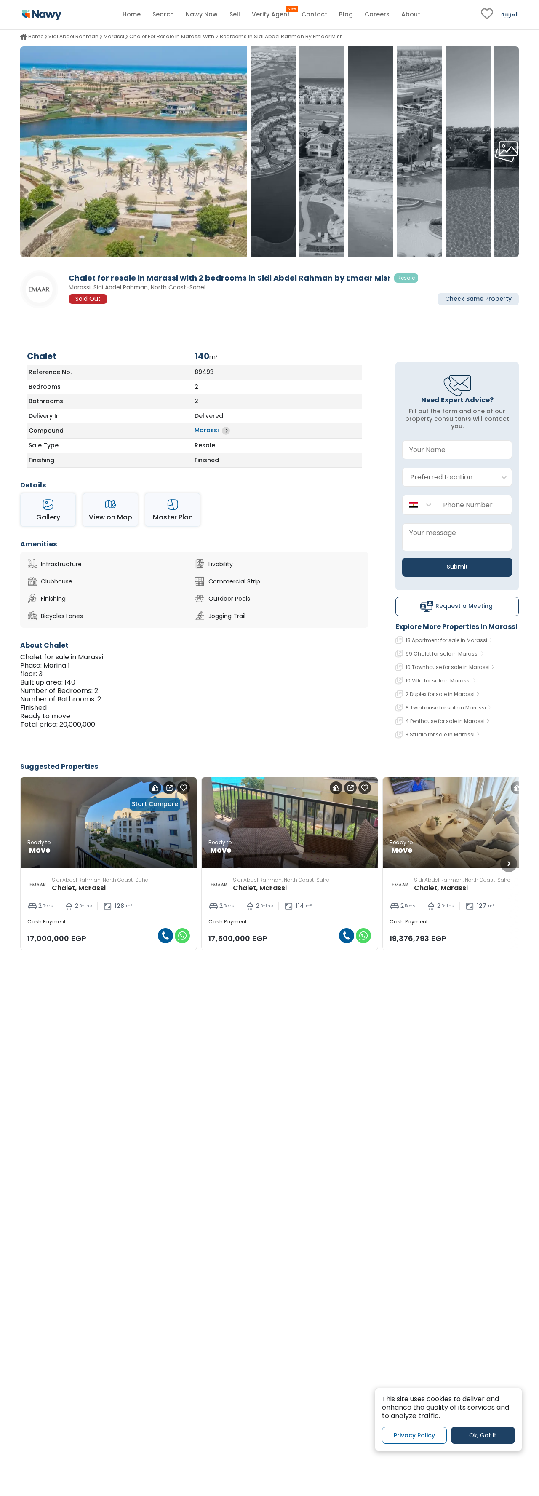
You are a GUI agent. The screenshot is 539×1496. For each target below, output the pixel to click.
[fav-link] (487, 14)
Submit (457, 566)
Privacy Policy (414, 1435)
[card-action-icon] (155, 787)
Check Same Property (478, 299)
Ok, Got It (482, 1435)
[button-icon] (165, 935)
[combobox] (448, 477)
